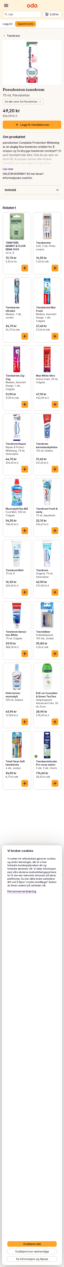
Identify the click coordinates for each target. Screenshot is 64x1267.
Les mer (8, 169)
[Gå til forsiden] (32, 5)
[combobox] (24, 14)
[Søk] (6, 14)
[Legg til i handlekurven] (24, 268)
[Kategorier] (6, 5)
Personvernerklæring (21, 891)
